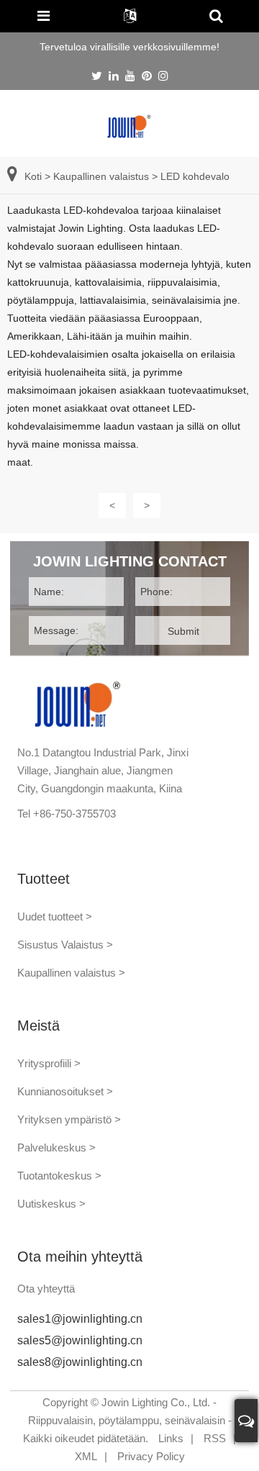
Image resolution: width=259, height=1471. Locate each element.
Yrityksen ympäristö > (69, 1119)
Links (170, 1438)
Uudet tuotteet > (54, 916)
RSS (215, 1438)
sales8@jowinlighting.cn (79, 1362)
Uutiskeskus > (51, 1204)
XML (86, 1456)
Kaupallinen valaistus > (71, 973)
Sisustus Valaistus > (65, 944)
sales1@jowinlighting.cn (79, 1319)
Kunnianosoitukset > (65, 1091)
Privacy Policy (151, 1456)
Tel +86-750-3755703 (66, 813)
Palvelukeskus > (56, 1147)
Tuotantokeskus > (59, 1175)
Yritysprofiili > (49, 1063)
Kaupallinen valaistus (101, 176)
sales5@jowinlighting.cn (79, 1340)
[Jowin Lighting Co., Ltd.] (129, 126)
